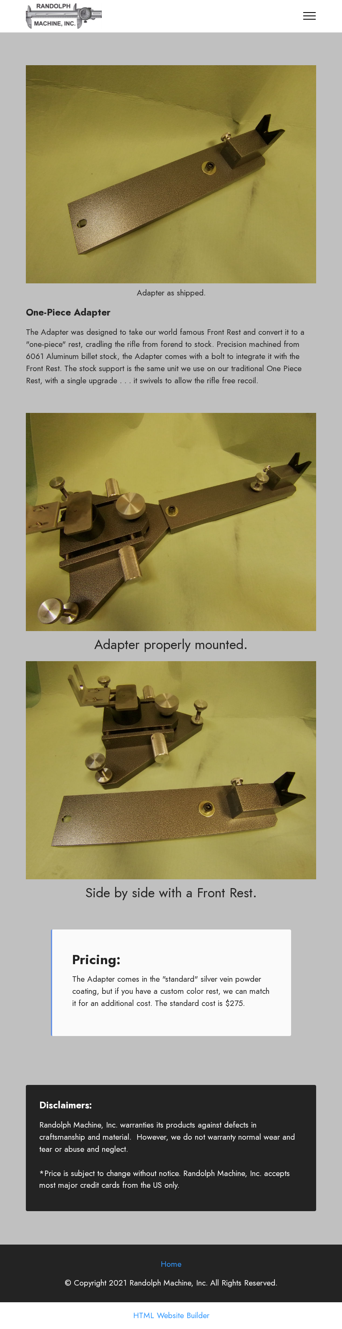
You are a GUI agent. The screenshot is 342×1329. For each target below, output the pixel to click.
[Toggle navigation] (309, 16)
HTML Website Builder (171, 1315)
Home (171, 1264)
